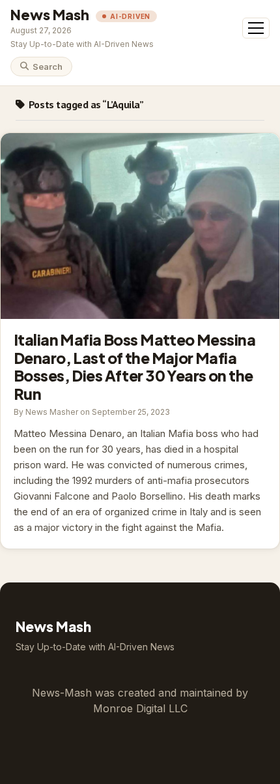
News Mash (49, 14)
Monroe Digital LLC (140, 708)
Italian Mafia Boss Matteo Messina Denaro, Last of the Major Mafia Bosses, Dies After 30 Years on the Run (140, 226)
